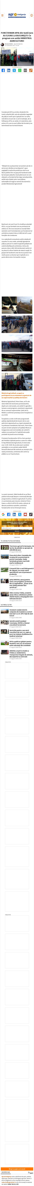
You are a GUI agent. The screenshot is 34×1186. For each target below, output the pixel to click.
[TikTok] (30, 514)
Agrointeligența (6, 1176)
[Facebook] (3, 70)
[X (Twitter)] (14, 70)
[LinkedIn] (8, 70)
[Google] (3, 514)
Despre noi (6, 1172)
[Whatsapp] (19, 70)
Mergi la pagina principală (17, 1169)
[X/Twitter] (19, 514)
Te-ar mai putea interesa (10, 541)
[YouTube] (25, 514)
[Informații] (31, 15)
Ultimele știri (6, 605)
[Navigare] (2, 15)
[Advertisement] (17, 6)
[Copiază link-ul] (30, 70)
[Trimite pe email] (25, 70)
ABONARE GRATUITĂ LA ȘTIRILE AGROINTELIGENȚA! (17, 523)
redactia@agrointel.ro (9, 1182)
